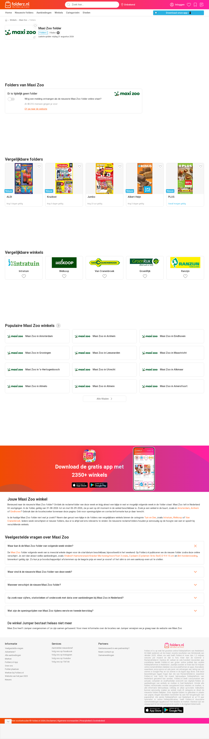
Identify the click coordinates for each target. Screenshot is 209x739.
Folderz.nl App (11, 662)
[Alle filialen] (58, 325)
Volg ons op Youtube (61, 658)
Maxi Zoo (23, 20)
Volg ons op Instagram (62, 655)
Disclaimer (51, 721)
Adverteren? (10, 652)
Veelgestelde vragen (14, 648)
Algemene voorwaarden (67, 721)
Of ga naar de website (36, 108)
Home (8, 12)
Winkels (59, 12)
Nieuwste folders (24, 12)
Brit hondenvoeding (187, 555)
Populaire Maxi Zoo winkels (30, 325)
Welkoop (177, 517)
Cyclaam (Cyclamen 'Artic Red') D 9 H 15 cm (151, 555)
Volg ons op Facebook (62, 651)
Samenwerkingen (106, 655)
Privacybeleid (86, 721)
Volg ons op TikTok (61, 662)
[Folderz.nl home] (17, 4)
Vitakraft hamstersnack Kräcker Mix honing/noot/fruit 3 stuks (96, 555)
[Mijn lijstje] (201, 4)
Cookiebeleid (99, 721)
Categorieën (73, 12)
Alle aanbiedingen (13, 655)
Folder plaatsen (12, 669)
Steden (86, 12)
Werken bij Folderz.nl (14, 673)
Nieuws (8, 679)
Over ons (9, 666)
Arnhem (195, 508)
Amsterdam (183, 508)
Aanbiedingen (44, 12)
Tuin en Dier (150, 517)
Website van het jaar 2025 (16, 676)
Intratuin (167, 517)
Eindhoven (16, 511)
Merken (8, 659)
